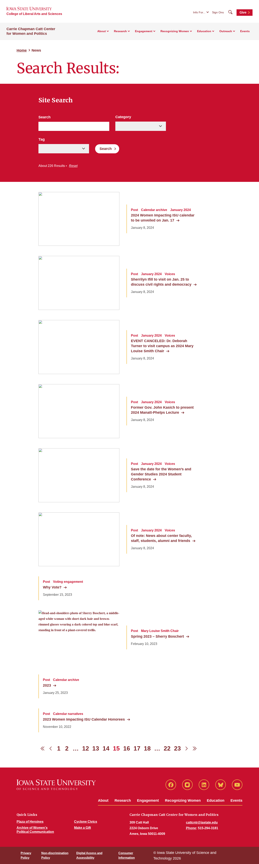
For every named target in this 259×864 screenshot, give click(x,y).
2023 (47, 685)
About (103, 800)
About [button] (101, 31)
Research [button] (120, 31)
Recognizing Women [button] (174, 31)
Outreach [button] (225, 31)
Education (215, 800)
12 (85, 748)
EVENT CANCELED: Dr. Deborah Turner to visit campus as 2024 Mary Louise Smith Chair (162, 346)
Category (123, 117)
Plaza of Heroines (30, 821)
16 (126, 748)
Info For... (199, 12)
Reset (73, 165)
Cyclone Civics (85, 821)
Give (243, 12)
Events (245, 31)
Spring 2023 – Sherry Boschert (157, 636)
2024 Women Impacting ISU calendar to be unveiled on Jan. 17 (162, 217)
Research (123, 800)
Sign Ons (218, 12)
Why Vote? (52, 587)
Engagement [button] (143, 31)
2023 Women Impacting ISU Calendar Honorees (84, 719)
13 (95, 748)
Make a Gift (82, 827)
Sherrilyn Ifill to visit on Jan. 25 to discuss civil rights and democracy (161, 281)
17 (137, 748)
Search (44, 117)
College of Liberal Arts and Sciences (34, 14)
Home (22, 50)
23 (177, 748)
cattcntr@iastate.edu (202, 822)
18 (147, 748)
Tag (41, 139)
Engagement (148, 800)
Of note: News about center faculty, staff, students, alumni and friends (161, 538)
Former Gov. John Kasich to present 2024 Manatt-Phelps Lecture (162, 410)
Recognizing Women (183, 800)
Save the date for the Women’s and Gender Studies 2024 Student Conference (161, 474)
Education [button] (204, 31)
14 (106, 748)
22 (167, 748)
